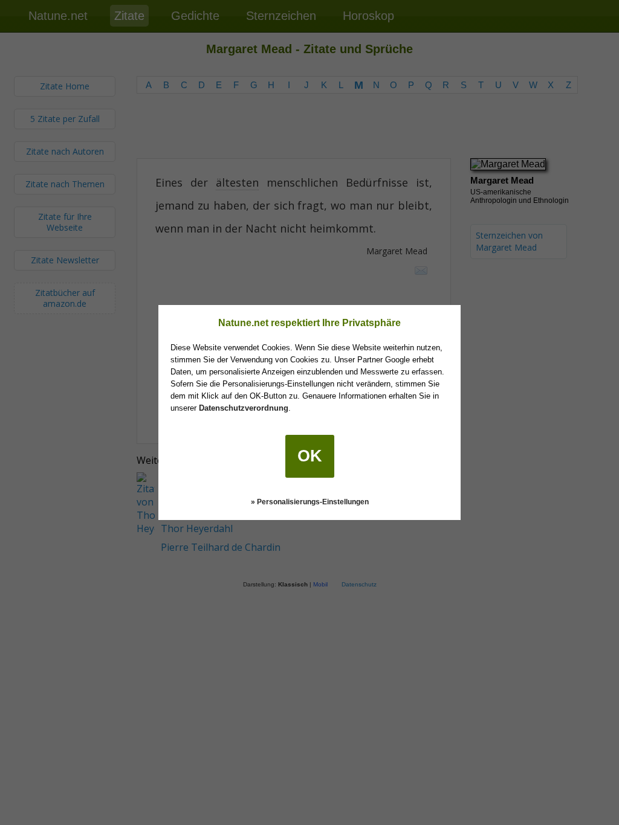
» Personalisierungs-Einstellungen (310, 502)
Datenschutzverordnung (243, 407)
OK (309, 456)
